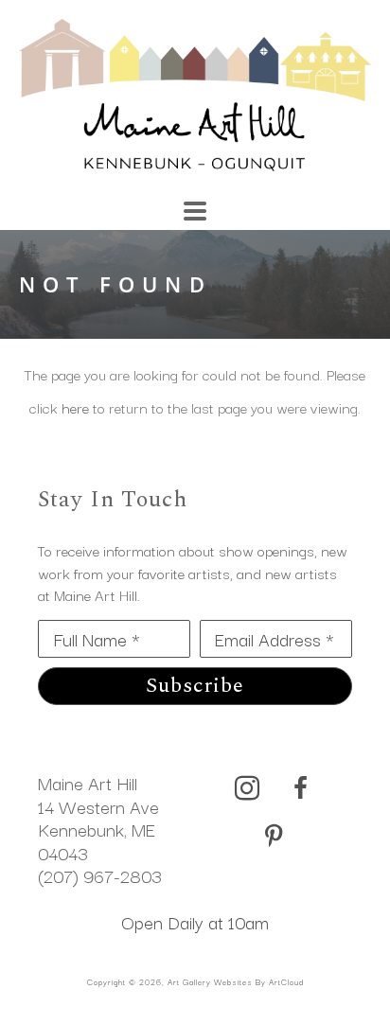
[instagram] (247, 788)
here (75, 407)
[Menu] (195, 211)
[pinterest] (273, 836)
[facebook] (300, 788)
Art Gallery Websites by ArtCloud (236, 981)
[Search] (272, 201)
